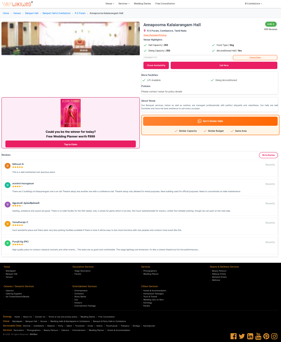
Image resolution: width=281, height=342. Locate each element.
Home (17, 317)
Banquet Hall (11, 274)
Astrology (147, 302)
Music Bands (80, 296)
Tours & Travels (150, 296)
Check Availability (156, 65)
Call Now (224, 65)
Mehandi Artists (219, 277)
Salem (69, 326)
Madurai (51, 326)
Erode (90, 326)
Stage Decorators (82, 271)
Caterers (10, 290)
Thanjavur (125, 326)
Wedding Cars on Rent (153, 299)
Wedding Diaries (142, 3)
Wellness (216, 280)
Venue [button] (109, 3)
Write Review (268, 155)
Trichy (60, 326)
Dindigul (136, 326)
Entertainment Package (85, 306)
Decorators (19, 330)
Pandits (146, 306)
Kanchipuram (149, 326)
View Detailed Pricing (154, 35)
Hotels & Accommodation (154, 290)
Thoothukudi (111, 326)
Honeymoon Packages (153, 293)
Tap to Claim (70, 144)
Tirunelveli (79, 326)
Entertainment (81, 290)
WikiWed (33, 334)
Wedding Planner (151, 274)
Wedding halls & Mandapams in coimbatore (70, 321)
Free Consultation (165, 3)
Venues (9, 277)
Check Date (255, 57)
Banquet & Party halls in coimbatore (109, 321)
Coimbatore (39, 326)
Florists (77, 274)
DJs (76, 299)
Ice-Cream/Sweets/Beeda (17, 296)
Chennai (26, 326)
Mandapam (11, 271)
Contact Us (40, 317)
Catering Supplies (14, 293)
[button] (253, 3)
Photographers (150, 271)
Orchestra (79, 293)
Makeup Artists (219, 274)
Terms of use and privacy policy (62, 317)
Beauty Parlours (219, 271)
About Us (27, 317)
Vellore (99, 326)
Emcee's (78, 302)
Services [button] (123, 3)
